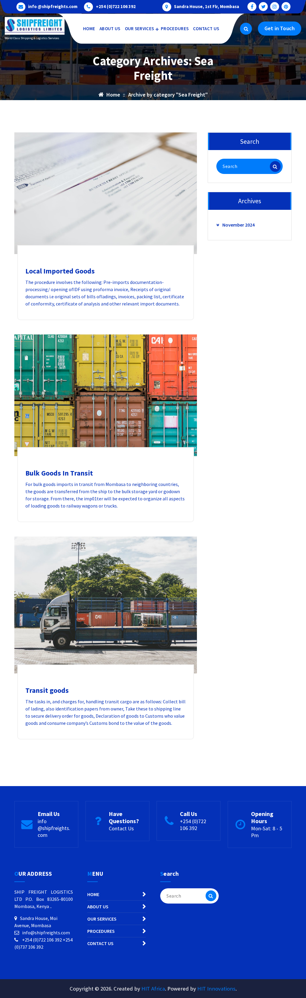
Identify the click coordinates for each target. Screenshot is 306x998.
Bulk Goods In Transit (59, 473)
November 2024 (238, 225)
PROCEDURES (175, 28)
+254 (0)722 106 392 (116, 6)
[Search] (275, 166)
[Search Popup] (246, 29)
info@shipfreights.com (46, 933)
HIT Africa (153, 988)
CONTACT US (206, 28)
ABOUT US (110, 28)
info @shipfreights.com (52, 6)
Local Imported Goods (60, 271)
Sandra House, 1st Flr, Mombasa (206, 6)
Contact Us (121, 828)
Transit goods (47, 690)
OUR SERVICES (139, 28)
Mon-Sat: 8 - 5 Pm (266, 832)
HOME (89, 28)
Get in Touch (279, 28)
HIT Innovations (216, 988)
